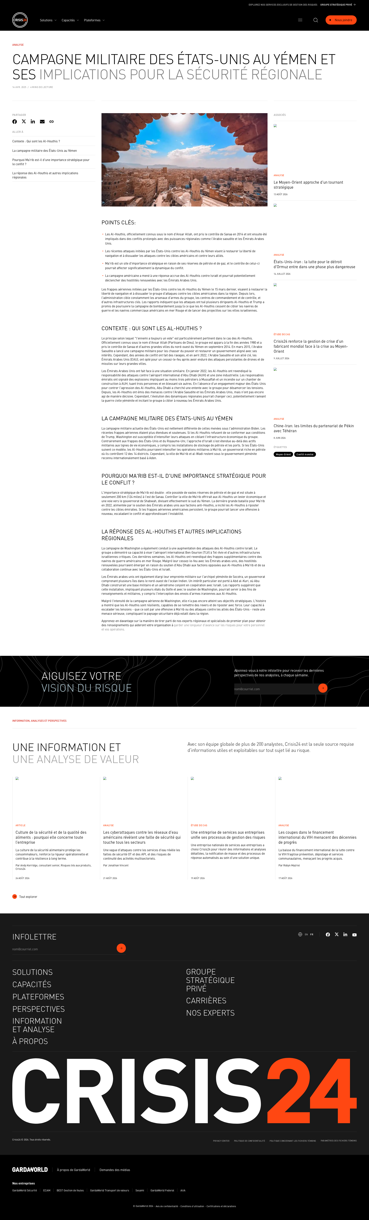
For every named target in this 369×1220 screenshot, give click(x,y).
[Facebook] (328, 934)
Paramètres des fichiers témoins (339, 1140)
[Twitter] (337, 934)
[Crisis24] (20, 20)
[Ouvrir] (300, 20)
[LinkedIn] (345, 934)
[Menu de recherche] (315, 20)
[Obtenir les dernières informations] (322, 688)
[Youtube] (354, 934)
